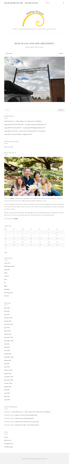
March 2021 (7, 331)
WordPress (44, 458)
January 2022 (7, 321)
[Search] (64, 3)
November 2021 (8, 324)
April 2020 (7, 350)
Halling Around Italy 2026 (13, 3)
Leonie (41, 47)
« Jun (5, 252)
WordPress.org (8, 447)
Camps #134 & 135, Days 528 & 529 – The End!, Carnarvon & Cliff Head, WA (25, 124)
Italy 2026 (7, 269)
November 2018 (8, 380)
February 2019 (8, 370)
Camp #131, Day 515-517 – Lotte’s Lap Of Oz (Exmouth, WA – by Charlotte (25, 131)
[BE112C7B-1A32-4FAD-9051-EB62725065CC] (34, 79)
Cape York (7, 263)
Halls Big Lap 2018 (31, 3)
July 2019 (6, 363)
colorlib (16, 218)
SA (5, 282)
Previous (9, 53)
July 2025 (6, 314)
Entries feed (7, 440)
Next (60, 53)
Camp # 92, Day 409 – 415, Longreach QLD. (27, 425)
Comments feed (8, 443)
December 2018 (8, 376)
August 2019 (7, 360)
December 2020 (8, 337)
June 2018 (7, 393)
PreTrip (6, 276)
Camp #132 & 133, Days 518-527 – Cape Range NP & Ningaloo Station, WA (24, 128)
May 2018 (6, 396)
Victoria (6, 296)
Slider (5, 286)
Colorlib (33, 458)
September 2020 (8, 340)
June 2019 (7, 367)
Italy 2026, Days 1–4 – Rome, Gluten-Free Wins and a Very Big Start (23, 121)
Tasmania (6, 289)
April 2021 (7, 327)
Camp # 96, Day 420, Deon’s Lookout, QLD (27, 421)
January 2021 (7, 334)
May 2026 (6, 311)
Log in (6, 437)
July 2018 (6, 390)
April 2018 (7, 399)
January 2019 (7, 373)
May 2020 (7, 347)
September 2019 (8, 357)
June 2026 (7, 308)
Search (61, 110)
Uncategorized (8, 292)
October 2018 (8, 383)
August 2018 (7, 386)
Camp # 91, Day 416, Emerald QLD (24, 418)
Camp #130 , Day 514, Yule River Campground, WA (18, 134)
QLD (5, 279)
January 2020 (7, 354)
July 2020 (6, 344)
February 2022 (8, 318)
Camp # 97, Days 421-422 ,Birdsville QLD (26, 415)
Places (6, 273)
